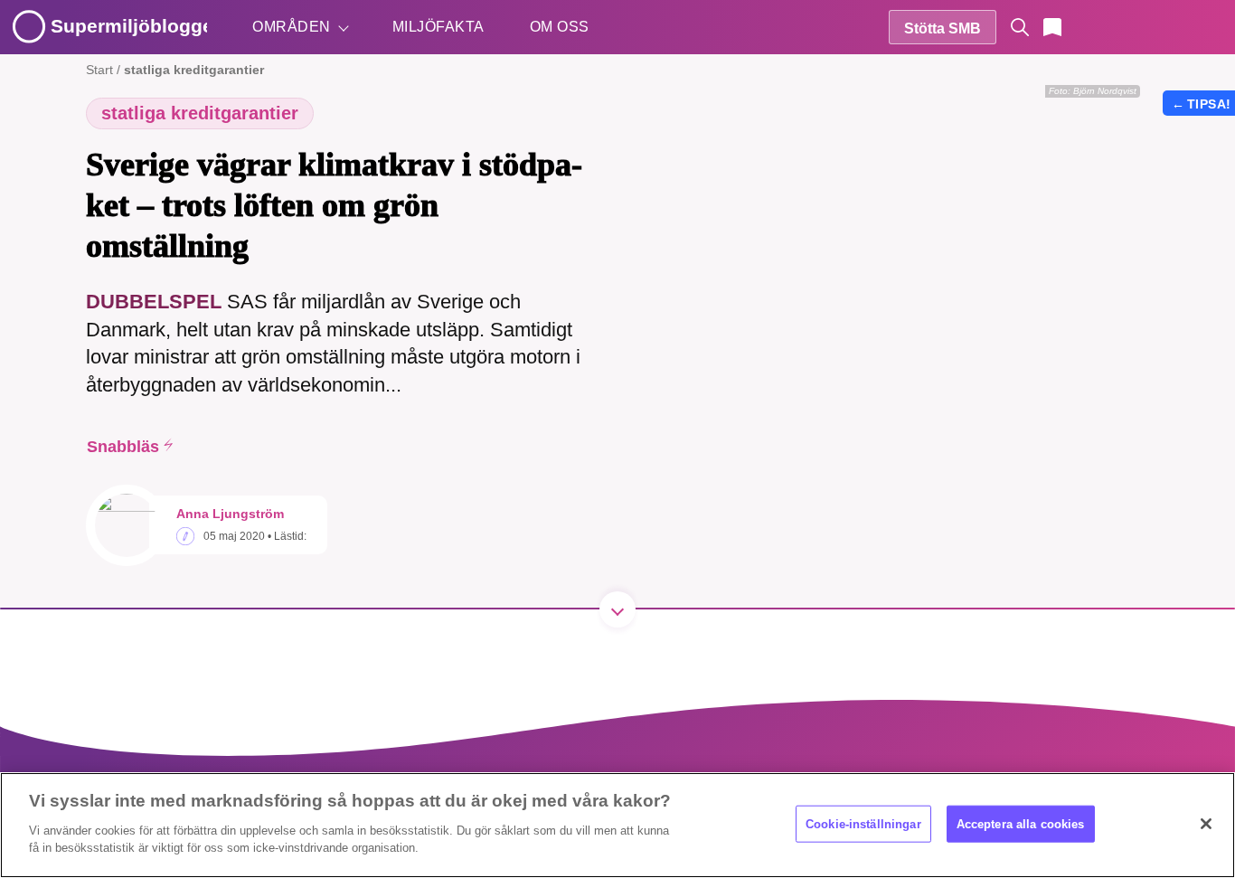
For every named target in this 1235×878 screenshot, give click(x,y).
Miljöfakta (438, 26)
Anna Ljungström (230, 513)
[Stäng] (1206, 824)
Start (99, 69)
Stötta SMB (942, 28)
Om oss (559, 26)
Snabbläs (123, 447)
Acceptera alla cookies (1021, 823)
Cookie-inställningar (863, 823)
